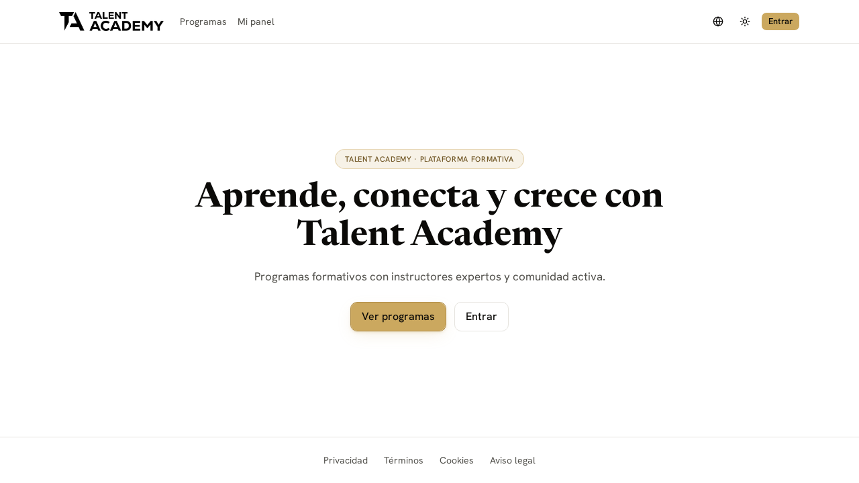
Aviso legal (513, 460)
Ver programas (398, 316)
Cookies (457, 460)
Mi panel (256, 21)
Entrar (780, 21)
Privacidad (345, 460)
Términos (403, 460)
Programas (203, 21)
